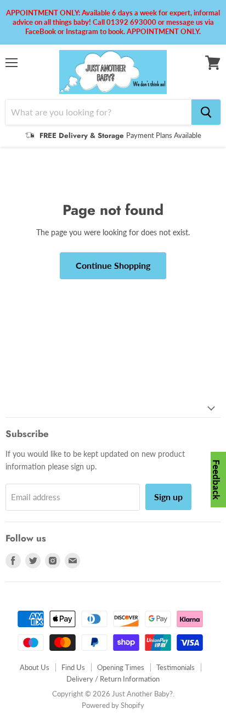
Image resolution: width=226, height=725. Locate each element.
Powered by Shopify (113, 705)
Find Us (73, 667)
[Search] (206, 112)
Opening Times (120, 667)
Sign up (168, 496)
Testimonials (175, 667)
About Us (34, 667)
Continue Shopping (113, 265)
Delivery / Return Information (113, 678)
